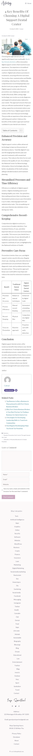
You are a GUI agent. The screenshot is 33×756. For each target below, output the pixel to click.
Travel (17, 690)
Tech (16, 516)
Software (17, 537)
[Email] (16, 390)
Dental (17, 620)
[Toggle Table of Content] (20, 130)
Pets (17, 679)
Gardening (17, 589)
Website (17, 540)
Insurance (17, 558)
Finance (17, 554)
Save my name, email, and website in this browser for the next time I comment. (17, 490)
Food (17, 624)
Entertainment (17, 662)
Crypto (17, 551)
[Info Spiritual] (6, 3)
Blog (17, 648)
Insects (17, 672)
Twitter (17, 606)
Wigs (18, 669)
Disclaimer (16, 737)
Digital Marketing (18, 568)
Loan (17, 561)
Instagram (17, 603)
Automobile (17, 638)
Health (16, 610)
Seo (17, 579)
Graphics (17, 526)
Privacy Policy (16, 733)
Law (18, 658)
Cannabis (17, 613)
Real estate (17, 575)
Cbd (17, 617)
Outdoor (17, 676)
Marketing (17, 565)
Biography (17, 641)
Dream (17, 652)
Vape (17, 627)
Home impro (16, 582)
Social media (17, 592)
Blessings (17, 645)
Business (6, 433)
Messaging (17, 599)
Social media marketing (18, 572)
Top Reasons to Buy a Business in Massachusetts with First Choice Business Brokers (17, 404)
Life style (16, 631)
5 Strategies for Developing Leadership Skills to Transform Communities (16, 420)
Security (17, 533)
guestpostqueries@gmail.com (18, 719)
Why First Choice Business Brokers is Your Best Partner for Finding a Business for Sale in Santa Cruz (18, 412)
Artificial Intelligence (17, 520)
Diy (17, 585)
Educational (17, 655)
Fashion (17, 665)
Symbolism (17, 686)
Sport (17, 683)
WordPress (18, 544)
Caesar (21, 29)
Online (17, 530)
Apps (17, 523)
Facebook (17, 596)
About (16, 740)
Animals (17, 634)
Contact (16, 693)
